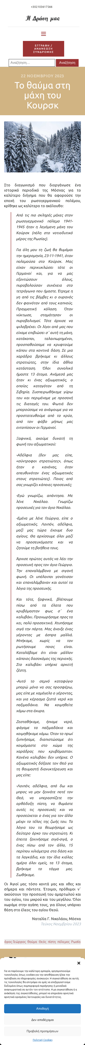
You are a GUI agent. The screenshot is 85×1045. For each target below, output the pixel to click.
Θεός (42, 942)
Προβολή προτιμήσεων (42, 1031)
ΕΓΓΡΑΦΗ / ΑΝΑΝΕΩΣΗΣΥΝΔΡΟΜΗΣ (43, 48)
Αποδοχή (42, 1008)
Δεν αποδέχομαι (42, 1020)
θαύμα (32, 942)
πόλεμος (63, 942)
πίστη (52, 942)
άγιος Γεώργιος (15, 942)
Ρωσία (76, 942)
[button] (79, 963)
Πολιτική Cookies (42, 1040)
